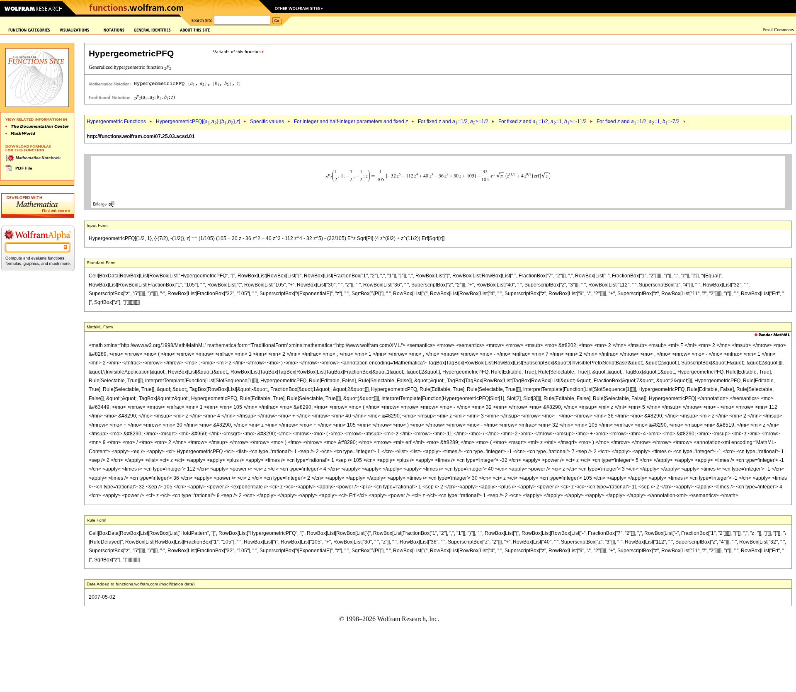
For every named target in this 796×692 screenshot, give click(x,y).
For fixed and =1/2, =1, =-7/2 (638, 121)
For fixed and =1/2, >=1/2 (453, 121)
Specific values (267, 121)
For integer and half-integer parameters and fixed (351, 121)
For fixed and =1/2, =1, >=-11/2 (542, 121)
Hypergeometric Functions (116, 121)
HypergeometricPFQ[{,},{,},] (198, 121)
